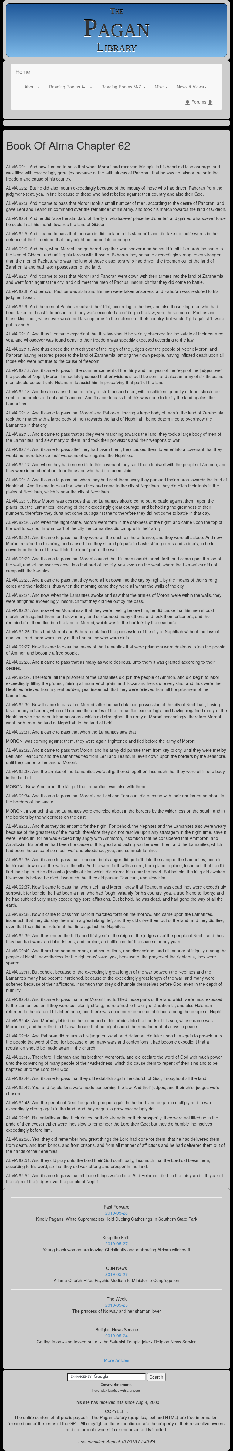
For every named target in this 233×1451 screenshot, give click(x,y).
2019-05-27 (116, 1243)
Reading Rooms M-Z (122, 87)
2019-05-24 (116, 1335)
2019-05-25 (116, 1305)
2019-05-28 (116, 1213)
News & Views (190, 87)
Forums (199, 102)
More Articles (116, 1360)
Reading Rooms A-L (69, 87)
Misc (160, 87)
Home (22, 71)
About (31, 87)
